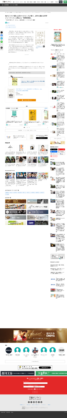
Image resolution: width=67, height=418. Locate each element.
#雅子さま (24, 192)
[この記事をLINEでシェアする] (1, 41)
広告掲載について (22, 404)
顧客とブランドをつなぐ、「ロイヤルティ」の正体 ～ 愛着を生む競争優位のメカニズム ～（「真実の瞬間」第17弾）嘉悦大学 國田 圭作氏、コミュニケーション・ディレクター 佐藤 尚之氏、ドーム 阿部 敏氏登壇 (21, 183)
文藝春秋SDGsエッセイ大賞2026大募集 (42, 180)
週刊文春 (20, 12)
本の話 (12, 412)
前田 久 (8, 22)
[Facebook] (29, 402)
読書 (9, 27)
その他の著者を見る (35, 361)
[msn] (39, 402)
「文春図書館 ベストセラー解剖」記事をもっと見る (26, 130)
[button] (24, 127)
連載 (7, 12)
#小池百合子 (42, 192)
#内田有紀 (33, 192)
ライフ (7, 27)
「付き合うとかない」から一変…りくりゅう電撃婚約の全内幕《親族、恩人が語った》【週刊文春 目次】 (58, 45)
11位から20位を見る (57, 138)
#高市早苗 (15, 192)
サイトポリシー (44, 404)
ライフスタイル (13, 27)
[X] (31, 402)
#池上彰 (11, 192)
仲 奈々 (59, 79)
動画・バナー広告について (35, 404)
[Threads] (34, 402)
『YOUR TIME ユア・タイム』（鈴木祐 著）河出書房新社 (39, 47)
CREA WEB (8, 412)
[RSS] (41, 402)
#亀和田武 (37, 192)
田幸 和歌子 (59, 92)
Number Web (3, 412)
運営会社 (49, 404)
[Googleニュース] (36, 402)
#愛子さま (28, 192)
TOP (5, 12)
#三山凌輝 (7, 194)
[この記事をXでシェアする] (1, 32)
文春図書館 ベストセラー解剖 (11, 4)
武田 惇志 (59, 87)
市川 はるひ (59, 135)
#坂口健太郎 (20, 192)
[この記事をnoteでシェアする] (1, 45)
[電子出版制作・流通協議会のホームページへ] (23, 408)
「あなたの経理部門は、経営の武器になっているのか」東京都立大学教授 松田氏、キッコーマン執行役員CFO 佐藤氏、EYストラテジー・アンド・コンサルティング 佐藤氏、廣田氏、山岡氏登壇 (32, 183)
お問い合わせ (28, 404)
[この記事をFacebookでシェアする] (1, 35)
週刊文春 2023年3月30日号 (11, 25)
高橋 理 (59, 100)
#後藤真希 (7, 192)
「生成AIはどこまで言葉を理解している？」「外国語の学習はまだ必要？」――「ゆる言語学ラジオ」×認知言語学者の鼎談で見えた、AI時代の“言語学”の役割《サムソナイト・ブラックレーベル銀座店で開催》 (10, 183)
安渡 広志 (59, 126)
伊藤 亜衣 (62, 87)
